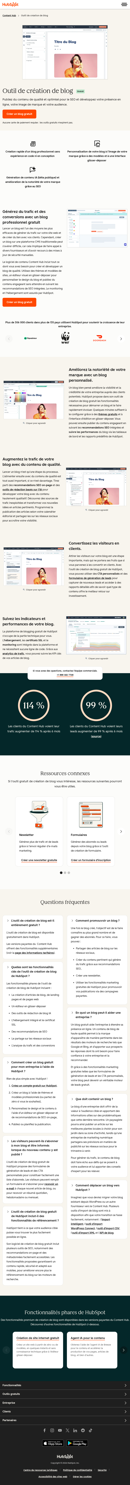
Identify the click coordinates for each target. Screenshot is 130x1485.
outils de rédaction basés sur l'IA (22, 489)
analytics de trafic (13, 653)
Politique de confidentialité (77, 1470)
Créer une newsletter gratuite (39, 860)
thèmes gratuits (107, 414)
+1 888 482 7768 (65, 675)
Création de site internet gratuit (37, 1338)
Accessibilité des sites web (53, 1476)
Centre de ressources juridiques (40, 1470)
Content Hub (9, 15)
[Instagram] (52, 1431)
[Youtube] (60, 1431)
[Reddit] (83, 1431)
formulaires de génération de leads (90, 578)
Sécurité (102, 1470)
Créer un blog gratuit (19, 113)
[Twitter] (67, 1431)
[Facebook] (44, 1431)
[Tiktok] (90, 1431)
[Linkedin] (75, 1431)
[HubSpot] (10, 4)
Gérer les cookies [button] (82, 1476)
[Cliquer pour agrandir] (97, 228)
